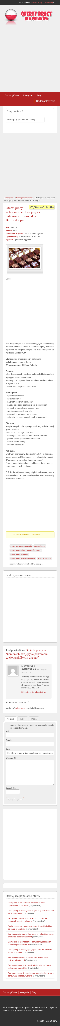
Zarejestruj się (36, 2)
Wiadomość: (11, 758)
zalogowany (20, 708)
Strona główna (12, 95)
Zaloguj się (48, 2)
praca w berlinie (44, 558)
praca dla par (39, 546)
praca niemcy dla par (19, 554)
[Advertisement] (30, 57)
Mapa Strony (51, 1021)
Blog (38, 95)
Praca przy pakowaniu (24, 198)
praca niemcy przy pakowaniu (22, 558)
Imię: (8, 731)
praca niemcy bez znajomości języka (25, 550)
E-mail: (9, 740)
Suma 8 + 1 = (11, 788)
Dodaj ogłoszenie (45, 101)
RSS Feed (56, 2)
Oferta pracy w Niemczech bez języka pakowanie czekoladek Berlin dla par (23, 213)
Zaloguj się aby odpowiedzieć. (34, 692)
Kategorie (27, 95)
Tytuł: (8, 749)
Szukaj (11, 128)
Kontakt (40, 1021)
